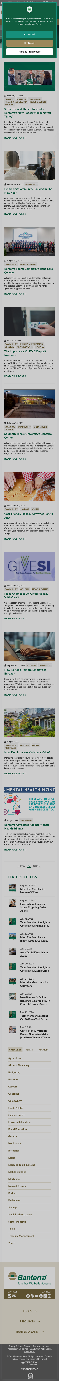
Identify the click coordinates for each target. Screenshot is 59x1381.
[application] (29, 690)
